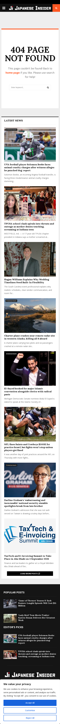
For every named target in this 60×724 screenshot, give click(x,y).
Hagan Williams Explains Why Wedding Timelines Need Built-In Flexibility (26, 281)
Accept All (30, 702)
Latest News (13, 120)
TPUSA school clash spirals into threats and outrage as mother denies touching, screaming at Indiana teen (29, 226)
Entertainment (11, 130)
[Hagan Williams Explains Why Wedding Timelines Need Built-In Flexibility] (30, 259)
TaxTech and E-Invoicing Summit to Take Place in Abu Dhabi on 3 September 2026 (27, 557)
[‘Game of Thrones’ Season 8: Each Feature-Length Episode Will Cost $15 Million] (10, 603)
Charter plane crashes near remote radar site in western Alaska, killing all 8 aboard (29, 337)
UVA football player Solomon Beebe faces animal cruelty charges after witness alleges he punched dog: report (29, 167)
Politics (9, 189)
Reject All (30, 718)
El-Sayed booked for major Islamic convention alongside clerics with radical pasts (28, 391)
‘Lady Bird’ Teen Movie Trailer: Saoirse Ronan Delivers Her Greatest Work (36, 618)
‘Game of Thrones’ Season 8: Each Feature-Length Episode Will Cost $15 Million (37, 603)
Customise (30, 710)
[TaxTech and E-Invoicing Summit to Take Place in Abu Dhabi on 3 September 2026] (30, 535)
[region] (30, 701)
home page (13, 72)
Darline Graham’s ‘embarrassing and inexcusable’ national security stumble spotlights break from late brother (26, 503)
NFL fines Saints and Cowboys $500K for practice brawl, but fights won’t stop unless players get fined (28, 447)
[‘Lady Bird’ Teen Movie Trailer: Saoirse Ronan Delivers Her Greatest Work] (10, 618)
